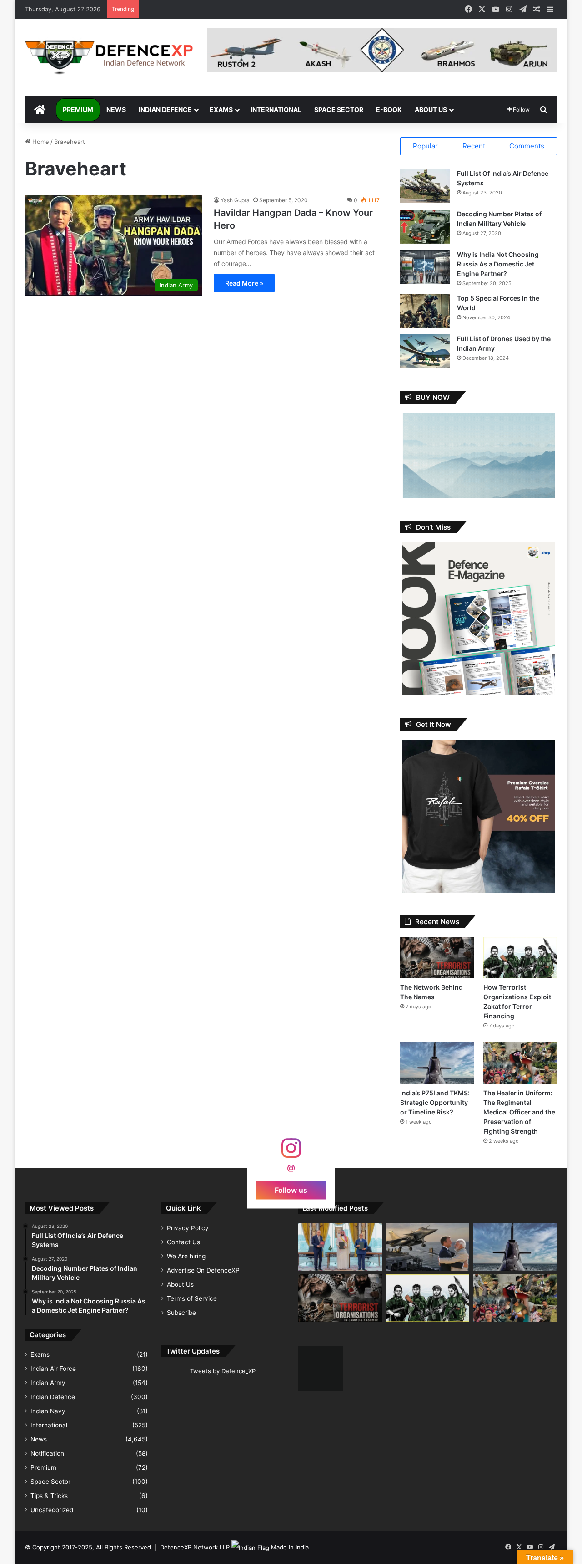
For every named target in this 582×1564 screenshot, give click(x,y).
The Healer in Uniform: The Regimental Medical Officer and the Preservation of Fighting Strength (519, 1112)
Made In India (290, 1547)
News (116, 109)
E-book (389, 109)
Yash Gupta (235, 200)
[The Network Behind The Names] (437, 957)
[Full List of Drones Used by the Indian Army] (425, 351)
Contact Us (183, 1242)
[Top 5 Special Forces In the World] (425, 311)
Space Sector (338, 109)
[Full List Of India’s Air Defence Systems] (425, 186)
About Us (431, 109)
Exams (221, 109)
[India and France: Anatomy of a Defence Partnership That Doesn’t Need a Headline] (428, 1247)
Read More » (244, 283)
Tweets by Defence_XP (223, 1371)
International (276, 109)
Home (39, 141)
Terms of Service (192, 1298)
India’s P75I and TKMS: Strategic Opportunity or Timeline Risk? (435, 1102)
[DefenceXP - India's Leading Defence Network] (109, 57)
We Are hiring (186, 1256)
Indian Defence (165, 109)
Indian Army (47, 1382)
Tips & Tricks (49, 1495)
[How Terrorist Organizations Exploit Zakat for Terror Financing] (520, 957)
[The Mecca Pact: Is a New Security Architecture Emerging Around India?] (340, 1247)
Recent (473, 146)
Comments (526, 146)
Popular (425, 146)
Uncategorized (51, 1509)
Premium (78, 109)
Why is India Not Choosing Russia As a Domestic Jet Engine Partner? (498, 263)
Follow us (291, 1189)
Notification (47, 1453)
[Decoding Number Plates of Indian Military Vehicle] (425, 227)
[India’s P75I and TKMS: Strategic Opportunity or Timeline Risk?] (437, 1063)
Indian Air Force (53, 1368)
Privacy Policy (188, 1228)
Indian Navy (47, 1411)
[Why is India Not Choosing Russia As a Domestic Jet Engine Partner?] (425, 267)
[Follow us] (291, 1152)
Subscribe (181, 1312)
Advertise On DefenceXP (203, 1270)
